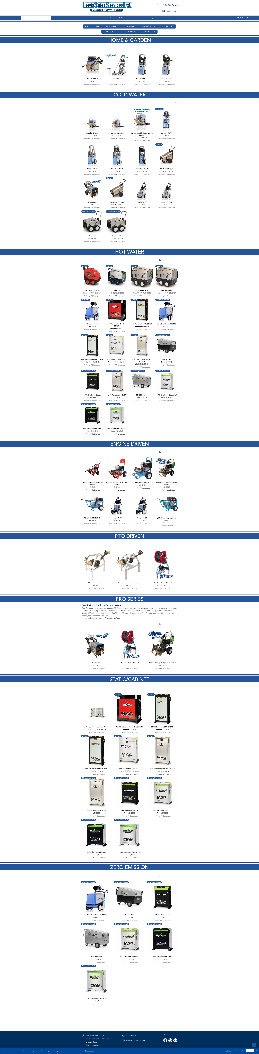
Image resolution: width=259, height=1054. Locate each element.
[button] (175, 1040)
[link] (176, 11)
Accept (249, 1051)
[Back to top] (254, 1045)
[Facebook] (165, 1040)
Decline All (239, 1051)
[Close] (256, 1050)
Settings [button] (228, 1051)
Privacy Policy (89, 1051)
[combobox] (168, 48)
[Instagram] (170, 1040)
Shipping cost (96, 84)
